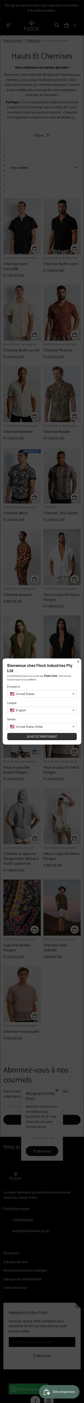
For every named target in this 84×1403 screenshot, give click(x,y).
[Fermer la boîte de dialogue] (78, 661)
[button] (42, 693)
